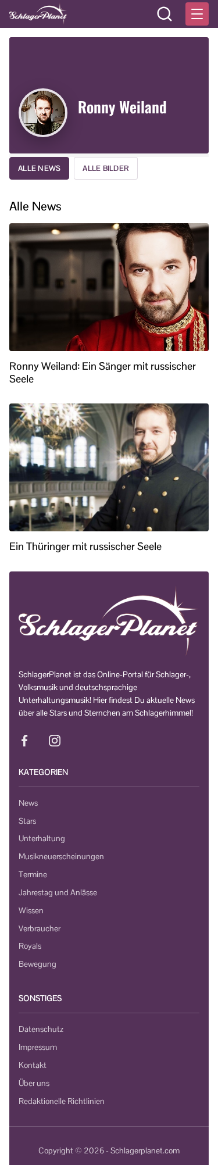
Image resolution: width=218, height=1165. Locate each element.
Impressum (38, 1047)
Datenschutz (41, 1029)
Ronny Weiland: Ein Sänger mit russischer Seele (102, 372)
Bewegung (37, 964)
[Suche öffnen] (164, 14)
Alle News (39, 168)
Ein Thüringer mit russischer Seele (85, 546)
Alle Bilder (106, 168)
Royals (30, 946)
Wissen (31, 910)
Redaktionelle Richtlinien (62, 1101)
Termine (33, 874)
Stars (27, 821)
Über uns (34, 1083)
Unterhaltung (42, 838)
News (28, 803)
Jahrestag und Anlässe (58, 892)
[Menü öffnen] (197, 14)
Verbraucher (39, 928)
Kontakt (33, 1065)
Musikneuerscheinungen (61, 856)
